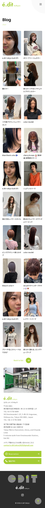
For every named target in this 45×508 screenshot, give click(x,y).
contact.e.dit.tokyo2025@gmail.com (18, 445)
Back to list (18, 360)
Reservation (14, 454)
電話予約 (12, 461)
